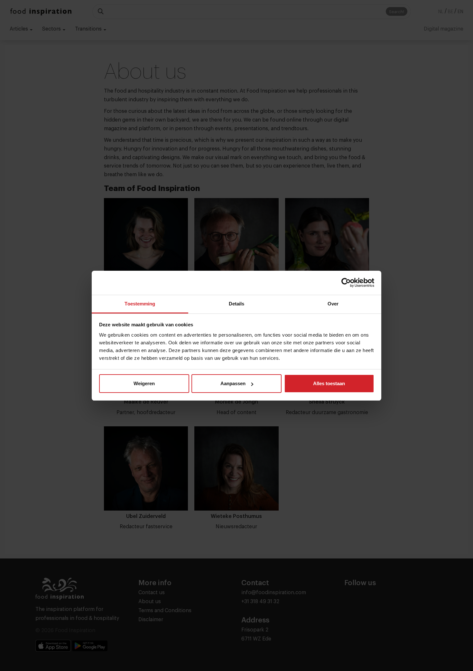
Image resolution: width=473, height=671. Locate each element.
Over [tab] (333, 303)
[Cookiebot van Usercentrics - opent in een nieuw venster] (346, 282)
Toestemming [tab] (140, 303)
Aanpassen (233, 383)
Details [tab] (237, 303)
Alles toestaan (329, 383)
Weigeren (144, 383)
